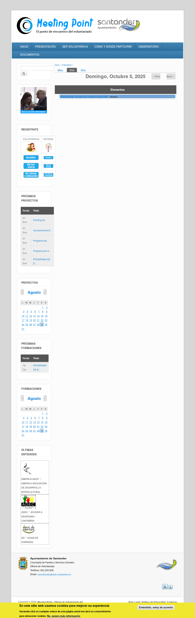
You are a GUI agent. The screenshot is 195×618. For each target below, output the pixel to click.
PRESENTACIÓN (45, 46)
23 (46, 320)
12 (30, 315)
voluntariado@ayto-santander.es (54, 574)
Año (83, 70)
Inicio (57, 64)
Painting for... (39, 220)
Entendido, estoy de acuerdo (156, 607)
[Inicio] (56, 34)
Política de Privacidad (153, 602)
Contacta (172, 602)
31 (23, 328)
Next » (170, 76)
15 (42, 315)
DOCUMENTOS (29, 54)
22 (42, 320)
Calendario (67, 64)
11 (27, 315)
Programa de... (40, 240)
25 (27, 324)
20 (34, 320)
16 (46, 315)
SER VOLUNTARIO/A (75, 46)
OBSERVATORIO (148, 46)
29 (42, 324)
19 (30, 320)
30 (46, 324)
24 (23, 324)
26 (30, 324)
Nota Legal (134, 602)
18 (27, 320)
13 (34, 315)
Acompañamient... (42, 230)
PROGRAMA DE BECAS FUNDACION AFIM (84, 96)
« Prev (156, 76)
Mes (60, 70)
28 (38, 324)
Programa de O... (42, 250)
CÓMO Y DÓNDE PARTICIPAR (113, 46)
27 (34, 324)
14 (38, 315)
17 (23, 320)
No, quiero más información (63, 616)
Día (73, 70)
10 (23, 315)
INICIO (24, 46)
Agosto (34, 292)
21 (38, 320)
